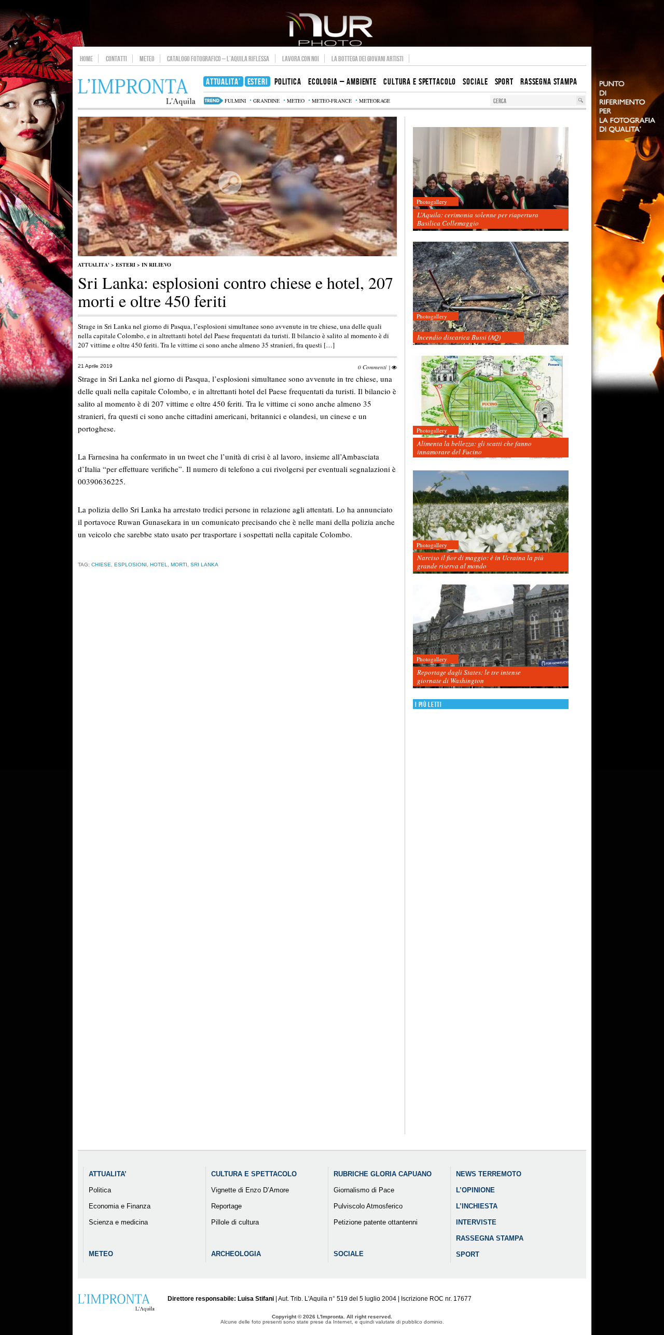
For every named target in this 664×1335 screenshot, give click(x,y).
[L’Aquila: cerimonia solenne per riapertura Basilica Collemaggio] (491, 179)
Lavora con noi (300, 58)
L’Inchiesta (476, 1206)
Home (86, 58)
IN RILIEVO (156, 264)
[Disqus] (237, 738)
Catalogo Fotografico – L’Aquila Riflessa (218, 58)
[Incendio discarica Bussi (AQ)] (491, 294)
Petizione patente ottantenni (376, 1222)
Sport (467, 1254)
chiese (101, 564)
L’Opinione (475, 1190)
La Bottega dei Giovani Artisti (367, 58)
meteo (296, 100)
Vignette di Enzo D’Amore (250, 1190)
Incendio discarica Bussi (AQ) (459, 337)
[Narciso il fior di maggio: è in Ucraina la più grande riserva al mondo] (491, 522)
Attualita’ (108, 1174)
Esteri (125, 264)
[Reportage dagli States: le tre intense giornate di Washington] (491, 637)
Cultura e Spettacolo (254, 1174)
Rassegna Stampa (489, 1238)
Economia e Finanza (119, 1206)
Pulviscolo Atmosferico (368, 1206)
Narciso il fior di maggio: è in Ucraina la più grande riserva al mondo (480, 561)
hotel (159, 564)
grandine (266, 100)
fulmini (235, 100)
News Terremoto (488, 1174)
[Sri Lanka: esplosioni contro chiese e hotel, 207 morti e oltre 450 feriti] (237, 254)
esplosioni (130, 564)
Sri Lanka (204, 564)
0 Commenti (372, 367)
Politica (100, 1190)
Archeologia (236, 1254)
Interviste (476, 1222)
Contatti (116, 58)
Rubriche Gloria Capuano (383, 1174)
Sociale (349, 1254)
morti (179, 564)
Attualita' (93, 264)
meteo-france (332, 100)
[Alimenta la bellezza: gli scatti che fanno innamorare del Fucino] (491, 408)
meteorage (374, 100)
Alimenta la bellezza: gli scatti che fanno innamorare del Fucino (474, 447)
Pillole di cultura (235, 1222)
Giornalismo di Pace (364, 1190)
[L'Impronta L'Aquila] (137, 92)
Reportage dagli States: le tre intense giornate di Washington (469, 676)
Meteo (147, 58)
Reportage (226, 1206)
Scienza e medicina (118, 1222)
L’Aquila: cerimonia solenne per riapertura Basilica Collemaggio (477, 219)
